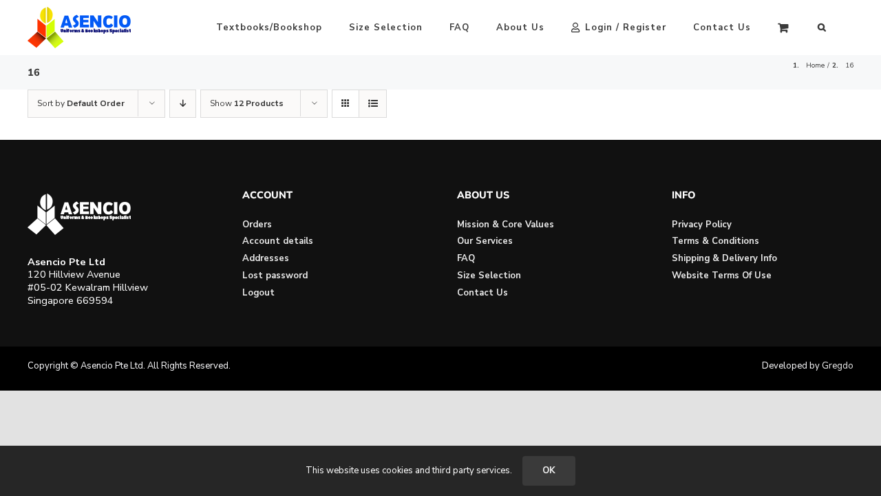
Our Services (485, 241)
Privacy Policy (702, 224)
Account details (277, 241)
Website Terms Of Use (722, 275)
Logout (258, 293)
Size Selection (489, 275)
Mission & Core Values (505, 224)
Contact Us (482, 293)
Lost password (275, 275)
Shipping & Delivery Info (724, 258)
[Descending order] (182, 104)
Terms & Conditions (715, 241)
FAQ (466, 258)
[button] (822, 27)
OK (548, 470)
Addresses (265, 258)
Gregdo (837, 366)
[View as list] (372, 103)
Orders (257, 224)
